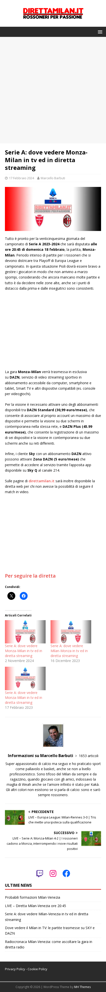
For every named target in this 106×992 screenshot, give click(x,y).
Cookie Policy (37, 969)
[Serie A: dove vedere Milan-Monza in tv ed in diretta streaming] (71, 631)
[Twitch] (39, 873)
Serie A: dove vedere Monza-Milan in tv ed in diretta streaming (23, 650)
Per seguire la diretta (30, 575)
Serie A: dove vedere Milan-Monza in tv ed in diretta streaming (69, 650)
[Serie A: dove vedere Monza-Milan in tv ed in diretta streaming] (25, 631)
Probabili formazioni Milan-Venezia (32, 897)
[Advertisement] (53, 90)
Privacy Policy (15, 969)
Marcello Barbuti (53, 178)
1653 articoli (88, 755)
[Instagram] (53, 873)
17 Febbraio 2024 (21, 178)
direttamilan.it (41, 481)
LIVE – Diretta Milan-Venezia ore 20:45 (35, 905)
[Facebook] (66, 873)
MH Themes (82, 987)
